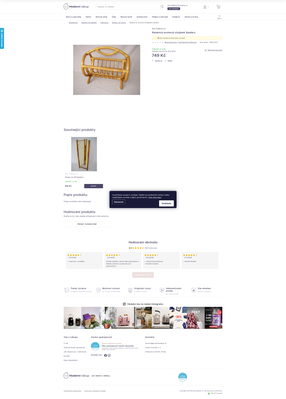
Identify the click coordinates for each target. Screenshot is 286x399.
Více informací (154, 197)
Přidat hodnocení (87, 224)
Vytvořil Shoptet (216, 393)
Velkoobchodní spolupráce (74, 347)
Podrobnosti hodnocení (187, 42)
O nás (66, 343)
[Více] (219, 16)
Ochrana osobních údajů (95, 391)
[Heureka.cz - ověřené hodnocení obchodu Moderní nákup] (95, 346)
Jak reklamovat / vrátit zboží (75, 352)
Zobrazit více (143, 275)
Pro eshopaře (174, 8)
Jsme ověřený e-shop (112, 343)
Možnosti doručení (215, 50)
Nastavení (118, 202)
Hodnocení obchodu (143, 242)
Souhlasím (166, 203)
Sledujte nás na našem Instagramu (145, 304)
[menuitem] (73, 17)
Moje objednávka (71, 360)
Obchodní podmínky (72, 391)
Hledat (162, 7)
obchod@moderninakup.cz (177, 5)
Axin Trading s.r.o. (159, 28)
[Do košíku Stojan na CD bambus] (93, 186)
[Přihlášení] (206, 6)
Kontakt (67, 356)
